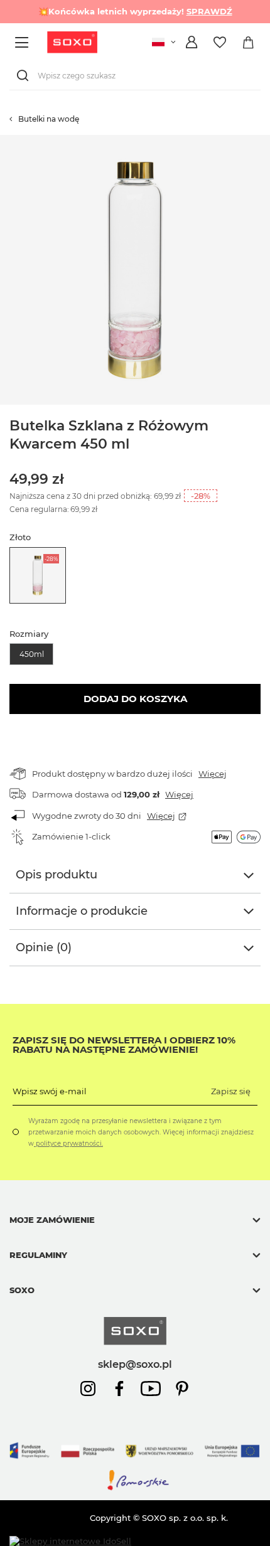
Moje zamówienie (52, 1220)
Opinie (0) (44, 947)
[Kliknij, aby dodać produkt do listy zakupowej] (263, 141)
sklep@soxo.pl (135, 1364)
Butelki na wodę (48, 119)
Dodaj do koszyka (135, 699)
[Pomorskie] (135, 1488)
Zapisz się (231, 1091)
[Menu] (23, 42)
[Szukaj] (25, 75)
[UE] (135, 1463)
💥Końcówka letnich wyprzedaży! (135, 11)
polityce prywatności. (68, 1143)
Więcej (212, 774)
